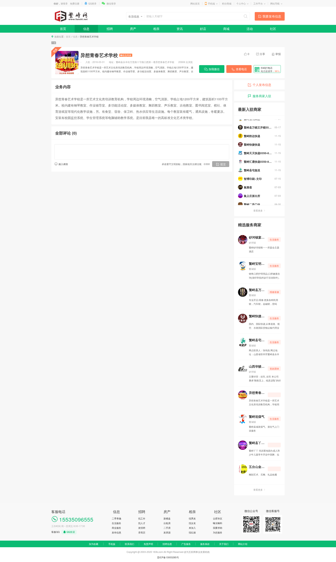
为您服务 (217, 532)
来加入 (192, 527)
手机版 (111, 543)
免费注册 (74, 3)
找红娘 (192, 532)
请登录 (64, 3)
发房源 (167, 532)
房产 (133, 28)
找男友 (192, 518)
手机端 (211, 3)
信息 (86, 28)
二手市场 (116, 518)
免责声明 (148, 543)
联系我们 (129, 543)
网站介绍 (242, 543)
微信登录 (111, 3)
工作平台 (258, 3)
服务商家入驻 (262, 96)
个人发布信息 (262, 84)
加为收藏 (93, 543)
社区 (273, 28)
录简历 (141, 532)
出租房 (167, 523)
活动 (250, 28)
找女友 (192, 523)
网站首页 (195, 3)
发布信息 (116, 532)
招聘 (110, 28)
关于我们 (223, 543)
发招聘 (141, 527)
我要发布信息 (271, 16)
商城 (226, 28)
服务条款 (205, 543)
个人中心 (241, 3)
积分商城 (226, 3)
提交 (223, 164)
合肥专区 (217, 518)
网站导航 (275, 3)
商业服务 (116, 527)
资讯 (180, 28)
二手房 (167, 527)
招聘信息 (167, 543)
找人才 (141, 523)
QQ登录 (92, 3)
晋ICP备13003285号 (168, 557)
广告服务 (186, 543)
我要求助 (217, 527)
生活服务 (116, 523)
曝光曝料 (217, 523)
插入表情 (63, 164)
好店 (203, 28)
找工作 (141, 518)
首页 (63, 28)
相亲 (156, 28)
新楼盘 (167, 518)
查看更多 (258, 210)
